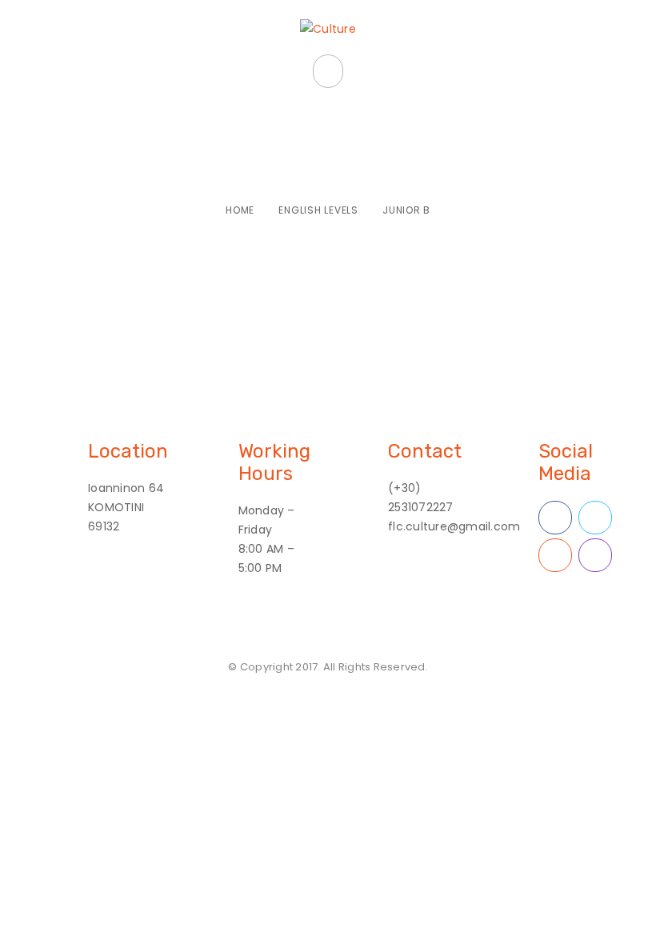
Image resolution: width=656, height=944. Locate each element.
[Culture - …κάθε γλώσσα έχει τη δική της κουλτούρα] (328, 28)
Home (240, 210)
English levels (318, 210)
